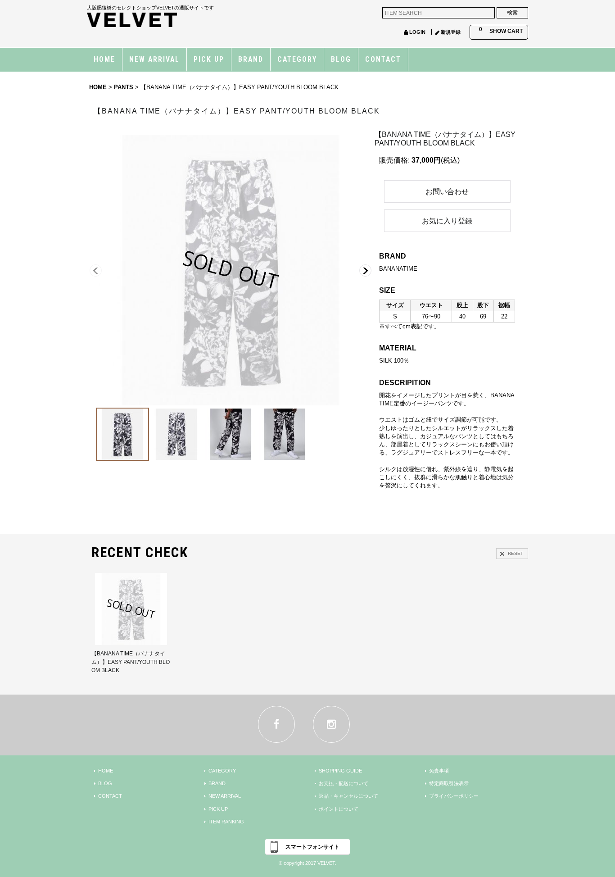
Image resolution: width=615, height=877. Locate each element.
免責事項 (439, 770)
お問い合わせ (447, 191)
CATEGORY (222, 770)
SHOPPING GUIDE (340, 770)
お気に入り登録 (447, 221)
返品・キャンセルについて (348, 796)
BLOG (105, 783)
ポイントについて (338, 809)
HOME (105, 770)
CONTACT (110, 796)
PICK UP (218, 809)
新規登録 (451, 32)
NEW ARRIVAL (224, 796)
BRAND (217, 783)
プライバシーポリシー (454, 796)
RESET (515, 553)
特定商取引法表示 (449, 783)
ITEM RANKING (226, 821)
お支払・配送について (343, 783)
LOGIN (417, 32)
